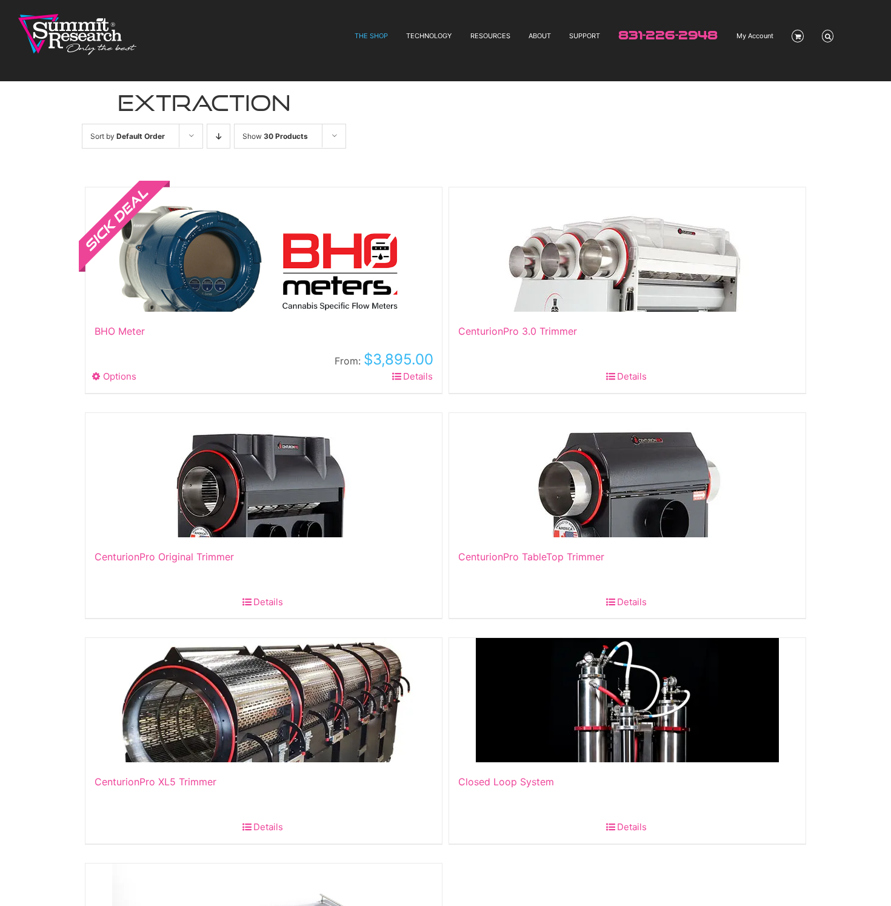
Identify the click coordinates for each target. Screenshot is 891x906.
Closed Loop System (506, 782)
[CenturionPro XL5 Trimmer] (263, 700)
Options (119, 376)
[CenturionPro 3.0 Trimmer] (627, 249)
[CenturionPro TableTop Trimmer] (627, 475)
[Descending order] (218, 136)
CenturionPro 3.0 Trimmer (517, 331)
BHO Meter (120, 331)
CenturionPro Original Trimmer (164, 557)
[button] (828, 36)
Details (418, 376)
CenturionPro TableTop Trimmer (531, 557)
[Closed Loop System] (627, 700)
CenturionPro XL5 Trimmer (155, 782)
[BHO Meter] (263, 249)
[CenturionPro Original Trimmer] (263, 475)
